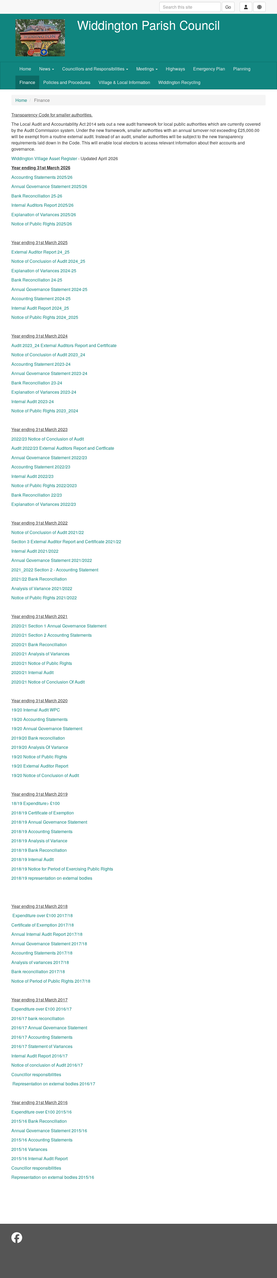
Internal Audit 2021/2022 (34, 551)
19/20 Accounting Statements (39, 719)
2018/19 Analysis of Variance (39, 840)
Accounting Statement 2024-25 (41, 298)
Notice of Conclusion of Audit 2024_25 (48, 261)
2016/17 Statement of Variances (41, 1046)
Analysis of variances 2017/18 (40, 962)
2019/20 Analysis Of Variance (39, 747)
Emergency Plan (209, 69)
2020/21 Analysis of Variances (40, 654)
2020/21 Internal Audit (32, 672)
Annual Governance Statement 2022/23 (49, 457)
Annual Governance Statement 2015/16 (49, 1130)
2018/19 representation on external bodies (51, 878)
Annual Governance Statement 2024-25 (49, 289)
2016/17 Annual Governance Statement (49, 1027)
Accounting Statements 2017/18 (41, 953)
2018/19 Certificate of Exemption (42, 813)
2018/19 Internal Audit (32, 859)
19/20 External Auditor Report (39, 766)
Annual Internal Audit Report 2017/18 (47, 934)
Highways (175, 69)
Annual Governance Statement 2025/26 (49, 186)
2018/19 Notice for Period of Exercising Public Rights (62, 869)
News (45, 69)
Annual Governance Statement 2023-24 (49, 373)
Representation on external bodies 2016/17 (53, 1083)
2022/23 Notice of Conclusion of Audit (47, 439)
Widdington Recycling (179, 82)
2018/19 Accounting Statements (41, 831)
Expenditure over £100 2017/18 (42, 915)
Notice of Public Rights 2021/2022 (44, 597)
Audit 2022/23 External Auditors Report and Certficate (62, 448)
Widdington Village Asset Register (44, 158)
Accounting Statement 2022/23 (40, 467)
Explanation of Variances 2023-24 (43, 392)
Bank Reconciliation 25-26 (36, 196)
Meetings (145, 69)
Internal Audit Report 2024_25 (40, 308)
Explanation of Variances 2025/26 (43, 214)
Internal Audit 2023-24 (32, 401)
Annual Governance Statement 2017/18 (49, 943)
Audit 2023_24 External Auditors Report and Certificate (64, 345)
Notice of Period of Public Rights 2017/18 (50, 981)
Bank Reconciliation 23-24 (36, 383)
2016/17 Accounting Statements (41, 1037)
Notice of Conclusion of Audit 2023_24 (48, 354)
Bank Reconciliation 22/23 (36, 495)
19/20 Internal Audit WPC (35, 710)
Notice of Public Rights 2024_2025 (44, 317)
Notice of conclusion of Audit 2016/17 (47, 1065)
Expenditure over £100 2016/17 (41, 1009)
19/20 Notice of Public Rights (39, 756)
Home (25, 69)
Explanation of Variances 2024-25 (43, 270)
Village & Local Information (124, 82)
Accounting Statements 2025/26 (41, 177)
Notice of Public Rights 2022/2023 (44, 485)
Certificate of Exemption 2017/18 (42, 925)
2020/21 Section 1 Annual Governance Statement (58, 626)
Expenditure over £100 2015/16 (41, 1112)
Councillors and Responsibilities (94, 69)
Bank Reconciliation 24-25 (36, 280)
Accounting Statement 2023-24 (41, 364)
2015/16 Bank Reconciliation (39, 1121)
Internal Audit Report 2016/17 (39, 1056)
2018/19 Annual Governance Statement (49, 822)
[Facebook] (16, 1237)
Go (228, 7)
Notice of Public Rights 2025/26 (41, 224)
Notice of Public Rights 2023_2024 (44, 410)
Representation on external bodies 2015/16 (52, 1177)
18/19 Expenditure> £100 (35, 803)
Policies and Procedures (66, 82)
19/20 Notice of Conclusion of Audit (45, 775)
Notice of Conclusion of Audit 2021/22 (47, 532)
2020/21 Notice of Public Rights (41, 663)
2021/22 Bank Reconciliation (39, 579)
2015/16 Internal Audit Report (39, 1158)
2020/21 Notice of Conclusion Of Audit (48, 682)
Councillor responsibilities (36, 1074)
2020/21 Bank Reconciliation (39, 644)
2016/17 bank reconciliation (37, 1018)
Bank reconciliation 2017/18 (38, 971)
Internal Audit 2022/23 (32, 476)
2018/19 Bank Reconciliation (39, 850)
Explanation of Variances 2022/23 (43, 504)
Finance (27, 82)
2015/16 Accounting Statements (41, 1140)
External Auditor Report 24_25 (40, 252)
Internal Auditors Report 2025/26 (42, 205)
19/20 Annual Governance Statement (46, 728)
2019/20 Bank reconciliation (38, 738)
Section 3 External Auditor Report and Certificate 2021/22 (66, 541)
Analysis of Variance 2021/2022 (41, 588)
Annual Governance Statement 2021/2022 (51, 560)
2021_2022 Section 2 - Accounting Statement (54, 570)
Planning (241, 69)
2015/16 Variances (29, 1149)
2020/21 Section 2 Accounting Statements (51, 635)
